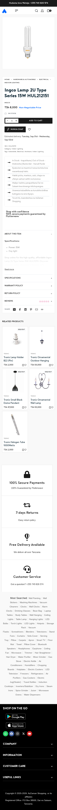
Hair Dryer (11, 657)
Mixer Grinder (39, 657)
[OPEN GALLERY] (28, 43)
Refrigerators (37, 673)
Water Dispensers (32, 694)
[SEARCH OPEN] (36, 10)
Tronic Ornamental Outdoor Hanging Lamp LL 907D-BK (40, 359)
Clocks (23, 606)
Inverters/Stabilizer (24, 686)
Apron (31, 640)
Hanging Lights (36, 619)
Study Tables (21, 615)
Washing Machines (28, 602)
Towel (19, 644)
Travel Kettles (30, 682)
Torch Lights (16, 623)
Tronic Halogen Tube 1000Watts (14, 444)
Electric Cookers (35, 669)
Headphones (24, 648)
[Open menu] (16, 10)
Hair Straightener (43, 653)
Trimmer (28, 653)
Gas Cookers (29, 678)
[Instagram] (17, 733)
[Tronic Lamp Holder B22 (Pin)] (15, 339)
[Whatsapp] (5, 733)
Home (7, 79)
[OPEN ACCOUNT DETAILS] (42, 10)
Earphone (37, 648)
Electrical (44, 79)
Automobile (12, 151)
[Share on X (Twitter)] (14, 309)
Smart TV (41, 640)
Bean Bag (37, 611)
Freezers (24, 673)
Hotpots (40, 623)
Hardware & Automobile (24, 79)
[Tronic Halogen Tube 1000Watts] (15, 423)
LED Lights (29, 623)
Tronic (6, 354)
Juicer (33, 690)
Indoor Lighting (12, 83)
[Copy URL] (42, 309)
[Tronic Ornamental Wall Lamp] (42, 381)
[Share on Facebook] (20, 309)
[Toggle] (9, 269)
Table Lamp (21, 619)
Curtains (21, 636)
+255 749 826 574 (39, 3)
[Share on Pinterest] (31, 309)
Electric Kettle (30, 661)
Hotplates (21, 669)
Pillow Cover (30, 644)
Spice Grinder (21, 690)
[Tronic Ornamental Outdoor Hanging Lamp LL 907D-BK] (42, 339)
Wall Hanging (36, 615)
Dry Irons (40, 686)
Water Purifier (24, 657)
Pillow (13, 640)
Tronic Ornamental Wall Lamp (40, 401)
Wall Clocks (34, 606)
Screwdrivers (17, 632)
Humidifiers (30, 665)
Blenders (30, 632)
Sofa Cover (32, 636)
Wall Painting (34, 598)
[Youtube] (29, 733)
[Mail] (36, 309)
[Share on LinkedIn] (25, 309)
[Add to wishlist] (29, 129)
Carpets (22, 640)
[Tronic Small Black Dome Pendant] (15, 381)
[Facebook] (11, 733)
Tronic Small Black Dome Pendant (13, 401)
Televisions (42, 632)
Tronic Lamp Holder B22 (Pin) (14, 359)
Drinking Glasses (22, 611)
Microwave (16, 653)
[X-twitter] (23, 733)
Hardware (28, 151)
